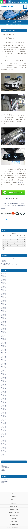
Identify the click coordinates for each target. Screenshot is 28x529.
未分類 (2, 465)
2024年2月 (3, 315)
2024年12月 (4, 301)
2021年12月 (4, 352)
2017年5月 (3, 429)
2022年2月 (3, 349)
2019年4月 (3, 397)
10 (3, 241)
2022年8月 (3, 341)
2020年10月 (4, 371)
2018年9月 (3, 407)
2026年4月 (3, 279)
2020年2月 (3, 383)
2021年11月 (4, 353)
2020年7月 (3, 376)
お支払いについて (14, 506)
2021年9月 (3, 356)
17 (3, 243)
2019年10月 (4, 388)
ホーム (14, 493)
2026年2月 (3, 282)
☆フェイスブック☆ (6, 198)
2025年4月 (3, 296)
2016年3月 (3, 449)
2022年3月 (3, 348)
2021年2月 (3, 366)
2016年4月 (3, 447)
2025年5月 (3, 294)
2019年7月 (3, 393)
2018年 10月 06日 (6, 30)
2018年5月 (3, 412)
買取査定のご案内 (14, 509)
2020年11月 (4, 370)
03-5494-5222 (15, 2)
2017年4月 (3, 430)
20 (14, 243)
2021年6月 (3, 360)
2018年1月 (3, 418)
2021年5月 (3, 362)
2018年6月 (3, 411)
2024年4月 (3, 313)
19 (10, 243)
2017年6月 (3, 428)
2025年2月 (3, 299)
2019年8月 (3, 391)
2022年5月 (3, 345)
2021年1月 (3, 367)
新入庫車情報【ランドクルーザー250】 (9, 264)
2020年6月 (3, 377)
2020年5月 (3, 378)
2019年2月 (3, 400)
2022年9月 (3, 339)
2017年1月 (3, 435)
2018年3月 (3, 415)
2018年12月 (4, 402)
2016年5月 (3, 446)
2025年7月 (3, 292)
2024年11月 (4, 303)
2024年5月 (3, 311)
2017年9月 (3, 423)
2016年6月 (3, 444)
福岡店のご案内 (14, 515)
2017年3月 (3, 432)
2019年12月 (4, 385)
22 (20, 243)
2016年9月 (3, 440)
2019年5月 (3, 395)
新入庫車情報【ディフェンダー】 (8, 259)
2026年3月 (3, 280)
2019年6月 (3, 394)
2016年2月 (3, 450)
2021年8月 (3, 357)
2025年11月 (4, 286)
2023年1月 (3, 334)
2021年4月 (3, 363)
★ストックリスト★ (21, 182)
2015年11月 (4, 454)
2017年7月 (3, 426)
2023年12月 (4, 318)
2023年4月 (3, 329)
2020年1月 (3, 384)
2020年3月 (3, 381)
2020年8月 (3, 374)
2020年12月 (4, 369)
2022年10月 (4, 338)
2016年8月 (3, 442)
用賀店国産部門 (4, 466)
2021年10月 (4, 355)
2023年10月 (4, 321)
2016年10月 (4, 439)
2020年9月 (3, 373)
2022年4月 (3, 346)
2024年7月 (3, 308)
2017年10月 (4, 422)
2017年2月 (3, 433)
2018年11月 (4, 404)
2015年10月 (4, 456)
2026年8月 (3, 273)
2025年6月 (3, 293)
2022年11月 (4, 336)
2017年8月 (3, 425)
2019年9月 (3, 390)
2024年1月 (3, 317)
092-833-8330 (23, 2)
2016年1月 (3, 451)
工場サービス (14, 500)
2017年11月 (4, 421)
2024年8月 (3, 307)
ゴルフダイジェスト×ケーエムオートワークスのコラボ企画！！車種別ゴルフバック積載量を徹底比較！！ (13, 206)
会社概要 (14, 518)
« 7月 (3, 249)
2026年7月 (3, 275)
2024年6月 (3, 310)
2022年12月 (4, 335)
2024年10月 (4, 304)
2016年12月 (4, 436)
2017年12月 (4, 419)
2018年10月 (4, 405)
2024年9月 (3, 306)
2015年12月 (4, 453)
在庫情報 (14, 496)
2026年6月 (3, 276)
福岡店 (14, 30)
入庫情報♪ (3, 260)
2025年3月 (3, 297)
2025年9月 (3, 289)
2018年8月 (3, 408)
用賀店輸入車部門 (5, 468)
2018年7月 (3, 409)
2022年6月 (3, 343)
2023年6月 (3, 327)
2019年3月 (3, 398)
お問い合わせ (14, 521)
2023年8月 (3, 324)
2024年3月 (3, 314)
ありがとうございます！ (6, 263)
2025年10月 (4, 287)
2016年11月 (4, 437)
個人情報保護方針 (14, 524)
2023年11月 (4, 320)
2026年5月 (3, 278)
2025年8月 (3, 290)
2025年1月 (3, 300)
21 (17, 243)
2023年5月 (3, 328)
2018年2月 (3, 416)
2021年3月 (3, 364)
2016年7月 (3, 443)
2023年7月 (3, 325)
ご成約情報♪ (4, 261)
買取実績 (3, 470)
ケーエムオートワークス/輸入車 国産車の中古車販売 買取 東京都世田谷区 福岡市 (10, 7)
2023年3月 (3, 331)
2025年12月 (4, 285)
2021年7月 (3, 359)
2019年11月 (4, 387)
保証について (14, 503)
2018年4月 (3, 414)
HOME (7, 24)
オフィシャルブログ (11, 24)
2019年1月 (3, 401)
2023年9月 (3, 322)
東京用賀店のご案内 (14, 512)
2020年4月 (3, 380)
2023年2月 (3, 332)
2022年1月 (3, 350)
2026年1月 (3, 283)
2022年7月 (3, 342)
